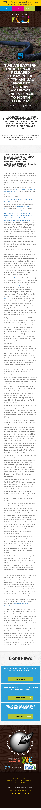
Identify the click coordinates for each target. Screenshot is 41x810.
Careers (25, 778)
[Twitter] (16, 794)
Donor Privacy (26, 780)
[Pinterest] (25, 794)
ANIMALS (17, 9)
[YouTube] (19, 794)
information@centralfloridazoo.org (24, 790)
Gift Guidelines (20, 782)
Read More (20, 679)
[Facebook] (12, 794)
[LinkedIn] (28, 794)
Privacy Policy (13, 780)
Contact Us (15, 778)
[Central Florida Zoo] (20, 18)
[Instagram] (22, 794)
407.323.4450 (13, 790)
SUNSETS (29, 9)
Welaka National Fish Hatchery (20, 220)
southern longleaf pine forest (17, 285)
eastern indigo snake (14, 278)
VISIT (6, 9)
